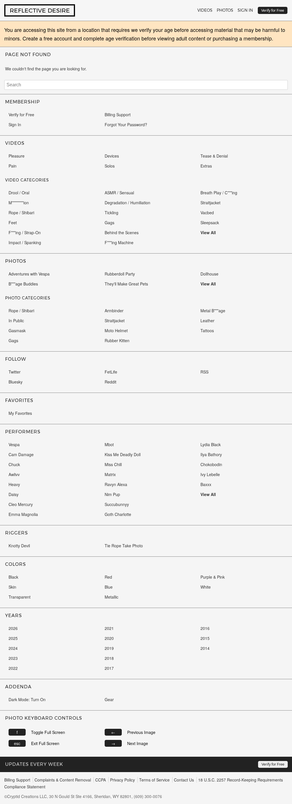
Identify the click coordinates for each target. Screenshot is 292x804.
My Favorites (20, 413)
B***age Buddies (23, 284)
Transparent (20, 597)
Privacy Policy (122, 780)
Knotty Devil (19, 545)
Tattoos (207, 330)
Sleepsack (209, 222)
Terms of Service (154, 780)
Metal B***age (212, 310)
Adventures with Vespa (29, 274)
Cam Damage (21, 454)
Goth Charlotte (118, 514)
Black (13, 577)
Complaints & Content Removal (63, 780)
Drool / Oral (19, 192)
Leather (207, 320)
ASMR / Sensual (119, 192)
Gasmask (17, 330)
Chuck (14, 464)
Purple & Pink (212, 577)
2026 (13, 628)
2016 (205, 628)
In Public (16, 320)
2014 (205, 648)
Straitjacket (210, 202)
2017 (109, 668)
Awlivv (14, 474)
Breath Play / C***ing (218, 192)
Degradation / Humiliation (127, 202)
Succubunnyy (117, 504)
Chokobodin (211, 464)
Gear (109, 699)
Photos (225, 10)
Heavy (14, 484)
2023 (13, 658)
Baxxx (205, 484)
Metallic (111, 597)
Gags (109, 222)
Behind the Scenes (122, 232)
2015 (205, 638)
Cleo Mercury (21, 504)
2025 (13, 638)
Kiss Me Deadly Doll (123, 454)
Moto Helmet (116, 330)
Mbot (109, 444)
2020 (109, 638)
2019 (109, 648)
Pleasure (17, 156)
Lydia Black (210, 444)
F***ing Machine (119, 242)
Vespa (14, 444)
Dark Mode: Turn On (27, 699)
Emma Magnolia (23, 514)
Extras (206, 166)
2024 (13, 648)
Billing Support (118, 114)
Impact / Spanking (25, 242)
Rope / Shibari (21, 212)
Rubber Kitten (117, 340)
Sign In (245, 10)
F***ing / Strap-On (25, 232)
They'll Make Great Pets (126, 284)
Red (108, 577)
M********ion (19, 202)
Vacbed (207, 212)
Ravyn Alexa (116, 484)
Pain (13, 166)
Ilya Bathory (211, 454)
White (205, 587)
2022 (13, 668)
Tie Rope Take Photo (124, 545)
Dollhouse (209, 274)
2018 (109, 658)
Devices (112, 156)
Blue (109, 587)
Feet (13, 222)
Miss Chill (113, 464)
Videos (204, 10)
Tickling (111, 212)
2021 (109, 628)
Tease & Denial (214, 156)
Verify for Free (21, 114)
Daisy (14, 494)
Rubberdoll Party (120, 274)
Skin (12, 587)
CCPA (100, 780)
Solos (110, 166)
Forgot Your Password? (126, 124)
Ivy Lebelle (210, 474)
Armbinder (114, 310)
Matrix (110, 474)
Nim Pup (112, 494)
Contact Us (184, 780)
